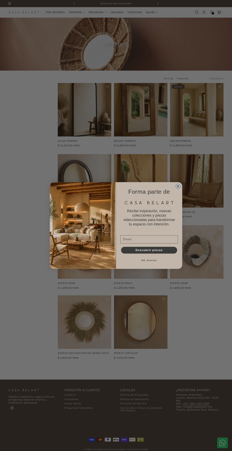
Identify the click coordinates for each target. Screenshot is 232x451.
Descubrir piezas (149, 250)
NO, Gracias (149, 260)
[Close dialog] (178, 186)
